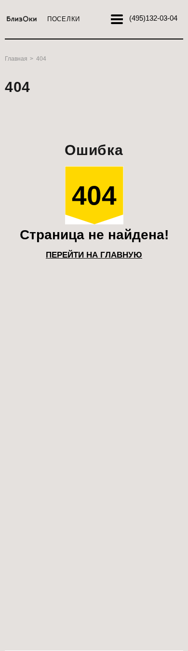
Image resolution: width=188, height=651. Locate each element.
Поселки (63, 19)
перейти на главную (94, 255)
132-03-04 (153, 18)
